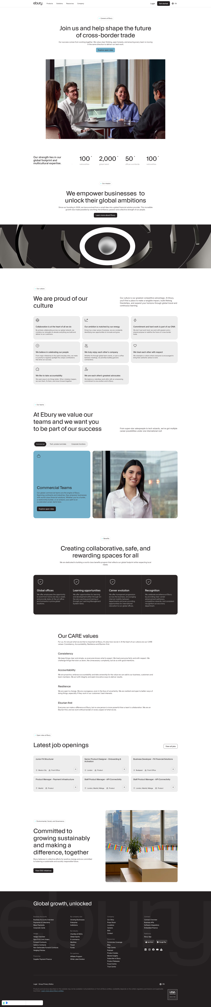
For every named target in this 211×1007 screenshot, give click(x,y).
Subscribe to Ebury (113, 958)
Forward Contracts (39, 942)
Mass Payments (39, 925)
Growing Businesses (77, 920)
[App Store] (149, 942)
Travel (72, 945)
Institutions (74, 925)
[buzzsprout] (161, 949)
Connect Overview (150, 920)
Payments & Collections (41, 922)
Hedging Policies (39, 950)
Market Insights (112, 956)
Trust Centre (111, 967)
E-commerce (74, 939)
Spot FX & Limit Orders (41, 939)
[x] (153, 949)
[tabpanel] (105, 484)
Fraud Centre (111, 964)
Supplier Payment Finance (42, 959)
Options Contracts (39, 945)
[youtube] (157, 949)
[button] (50, 3)
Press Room (111, 922)
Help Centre (111, 947)
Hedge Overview (39, 937)
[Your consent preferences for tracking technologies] (4, 1003)
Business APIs (149, 922)
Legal (35, 984)
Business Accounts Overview (43, 920)
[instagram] (149, 949)
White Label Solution (77, 959)
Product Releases (113, 961)
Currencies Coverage (114, 942)
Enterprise (73, 922)
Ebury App (147, 937)
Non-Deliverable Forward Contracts (45, 947)
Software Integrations (151, 925)
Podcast (110, 950)
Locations (110, 925)
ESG (108, 930)
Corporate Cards (39, 928)
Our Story (110, 920)
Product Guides (112, 953)
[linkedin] (145, 949)
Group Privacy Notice (46, 984)
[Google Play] (161, 942)
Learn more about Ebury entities (52, 991)
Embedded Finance (151, 928)
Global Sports (75, 937)
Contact (110, 933)
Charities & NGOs (76, 934)
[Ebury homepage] (37, 4)
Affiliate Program (76, 956)
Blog (108, 945)
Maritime (73, 942)
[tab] (40, 444)
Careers (110, 928)
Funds (72, 947)
